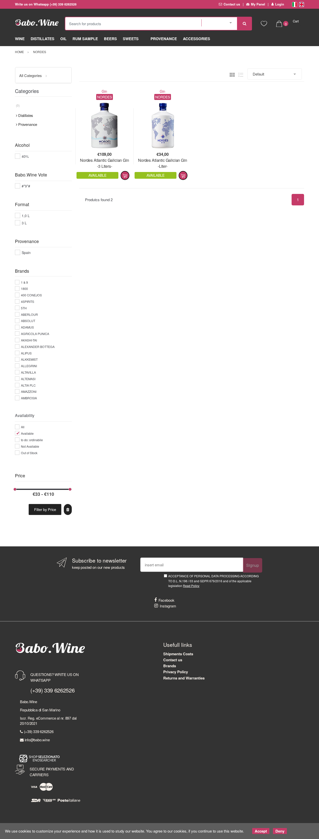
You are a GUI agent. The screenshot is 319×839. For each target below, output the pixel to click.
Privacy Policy (175, 671)
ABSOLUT (28, 321)
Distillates (42, 38)
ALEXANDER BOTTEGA (38, 346)
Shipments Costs (178, 654)
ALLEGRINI (29, 366)
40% (25, 156)
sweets (131, 38)
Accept (261, 831)
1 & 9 (24, 282)
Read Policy (191, 586)
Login (279, 4)
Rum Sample (85, 38)
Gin (104, 91)
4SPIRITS (27, 301)
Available (27, 433)
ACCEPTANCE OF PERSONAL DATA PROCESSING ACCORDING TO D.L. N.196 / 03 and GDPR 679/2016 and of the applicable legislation (213, 581)
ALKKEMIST (29, 359)
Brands (169, 666)
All (22, 427)
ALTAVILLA (28, 372)
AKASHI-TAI (29, 340)
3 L (24, 222)
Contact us (232, 4)
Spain (26, 252)
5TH (24, 308)
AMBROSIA (29, 398)
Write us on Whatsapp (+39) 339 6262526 (46, 4)
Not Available (30, 446)
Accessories (196, 38)
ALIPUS (26, 353)
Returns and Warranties (184, 678)
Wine (20, 38)
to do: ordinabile (32, 440)
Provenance (164, 38)
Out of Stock (29, 453)
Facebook (166, 600)
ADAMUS (27, 327)
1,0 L (26, 215)
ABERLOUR (29, 314)
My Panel (258, 4)
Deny (279, 831)
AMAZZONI (28, 391)
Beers (110, 38)
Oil (63, 38)
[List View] (241, 74)
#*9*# (26, 185)
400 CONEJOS (31, 295)
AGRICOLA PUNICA (35, 334)
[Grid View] (232, 74)
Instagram (168, 605)
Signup (252, 565)
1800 (24, 288)
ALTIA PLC (28, 385)
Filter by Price (45, 509)
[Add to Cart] (125, 175)
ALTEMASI (28, 379)
